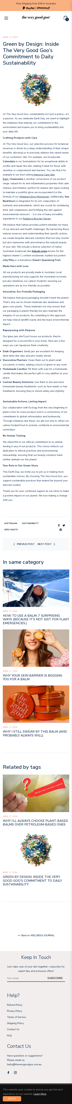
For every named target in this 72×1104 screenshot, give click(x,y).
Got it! (12, 1098)
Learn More (40, 1094)
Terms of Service (16, 1017)
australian (10, 523)
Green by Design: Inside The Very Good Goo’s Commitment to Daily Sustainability (32, 880)
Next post (45, 544)
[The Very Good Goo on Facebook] (8, 1072)
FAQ (9, 1035)
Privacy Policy (14, 1011)
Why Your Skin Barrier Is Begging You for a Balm (32, 677)
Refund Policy (14, 1005)
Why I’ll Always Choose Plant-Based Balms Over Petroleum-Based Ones (35, 823)
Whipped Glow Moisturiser (34, 196)
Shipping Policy (15, 1023)
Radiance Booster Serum (37, 218)
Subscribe (55, 978)
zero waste (11, 529)
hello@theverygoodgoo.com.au (24, 1064)
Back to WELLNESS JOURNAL (38, 935)
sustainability (30, 523)
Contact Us (13, 1029)
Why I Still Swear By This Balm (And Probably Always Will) (35, 733)
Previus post (26, 544)
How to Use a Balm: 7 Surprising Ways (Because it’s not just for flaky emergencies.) (36, 619)
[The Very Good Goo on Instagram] (15, 1072)
